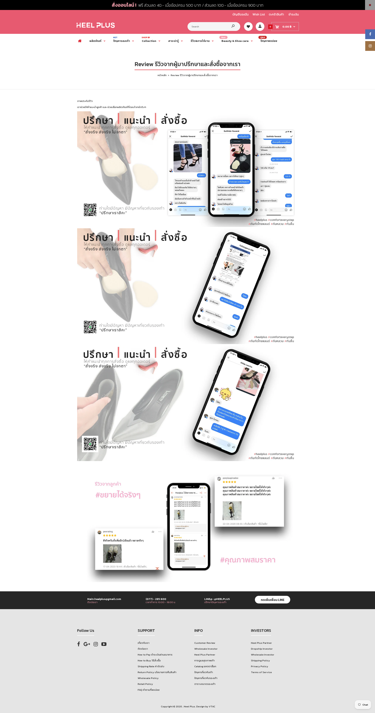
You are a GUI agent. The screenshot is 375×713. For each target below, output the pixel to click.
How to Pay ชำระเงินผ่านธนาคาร (155, 654)
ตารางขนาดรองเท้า (204, 684)
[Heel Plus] (95, 28)
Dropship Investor (262, 649)
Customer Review (204, 643)
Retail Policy (145, 684)
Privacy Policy (259, 666)
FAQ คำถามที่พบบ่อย (149, 690)
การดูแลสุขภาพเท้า (204, 660)
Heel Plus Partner (204, 654)
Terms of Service (261, 672)
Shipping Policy (260, 660)
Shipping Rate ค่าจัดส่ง (151, 666)
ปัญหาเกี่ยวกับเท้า (203, 672)
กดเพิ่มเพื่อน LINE (272, 599)
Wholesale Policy (148, 678)
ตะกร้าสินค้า (276, 14)
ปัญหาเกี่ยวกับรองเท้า (205, 678)
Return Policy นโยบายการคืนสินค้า (157, 672)
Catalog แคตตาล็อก (205, 666)
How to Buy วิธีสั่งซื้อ (149, 660)
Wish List (259, 14)
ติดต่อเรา (143, 649)
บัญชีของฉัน (240, 14)
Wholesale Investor (206, 649)
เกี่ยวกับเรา (143, 643)
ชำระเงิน (293, 14)
